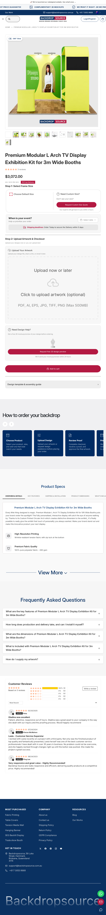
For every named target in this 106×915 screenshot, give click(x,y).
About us (43, 815)
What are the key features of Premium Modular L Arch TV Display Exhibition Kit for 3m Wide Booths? (53, 613)
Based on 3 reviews (16, 690)
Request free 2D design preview (53, 352)
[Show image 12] (8, 142)
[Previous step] (5, 424)
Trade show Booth (14, 840)
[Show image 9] (78, 135)
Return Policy (45, 830)
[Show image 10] (86, 135)
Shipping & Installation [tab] (55, 496)
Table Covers (11, 820)
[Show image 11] (93, 135)
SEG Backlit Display (14, 835)
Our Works (77, 820)
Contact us (44, 820)
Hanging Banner (13, 830)
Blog (74, 815)
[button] (11, 169)
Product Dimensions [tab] (80, 496)
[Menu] (3, 19)
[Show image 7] (62, 135)
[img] (21, 710)
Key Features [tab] (34, 496)
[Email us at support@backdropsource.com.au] (100, 902)
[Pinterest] (50, 848)
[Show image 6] (55, 135)
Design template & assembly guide (53, 384)
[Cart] (103, 19)
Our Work (9, 12)
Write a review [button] (90, 689)
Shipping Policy (46, 825)
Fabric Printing (12, 815)
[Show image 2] (24, 135)
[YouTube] (61, 848)
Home (7, 27)
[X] (40, 848)
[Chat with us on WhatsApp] (100, 893)
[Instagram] (55, 848)
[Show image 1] (16, 135)
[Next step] (11, 424)
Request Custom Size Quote (76, 205)
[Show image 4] (39, 135)
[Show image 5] (47, 135)
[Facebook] (45, 848)
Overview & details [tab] (13, 496)
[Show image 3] (31, 135)
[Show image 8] (70, 135)
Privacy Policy (45, 840)
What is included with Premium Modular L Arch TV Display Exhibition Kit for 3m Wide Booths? (53, 648)
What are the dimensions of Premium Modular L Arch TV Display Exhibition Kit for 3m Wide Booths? (53, 636)
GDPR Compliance (48, 835)
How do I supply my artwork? (53, 659)
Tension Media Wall (14, 825)
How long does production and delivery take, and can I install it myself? (53, 624)
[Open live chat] (100, 910)
